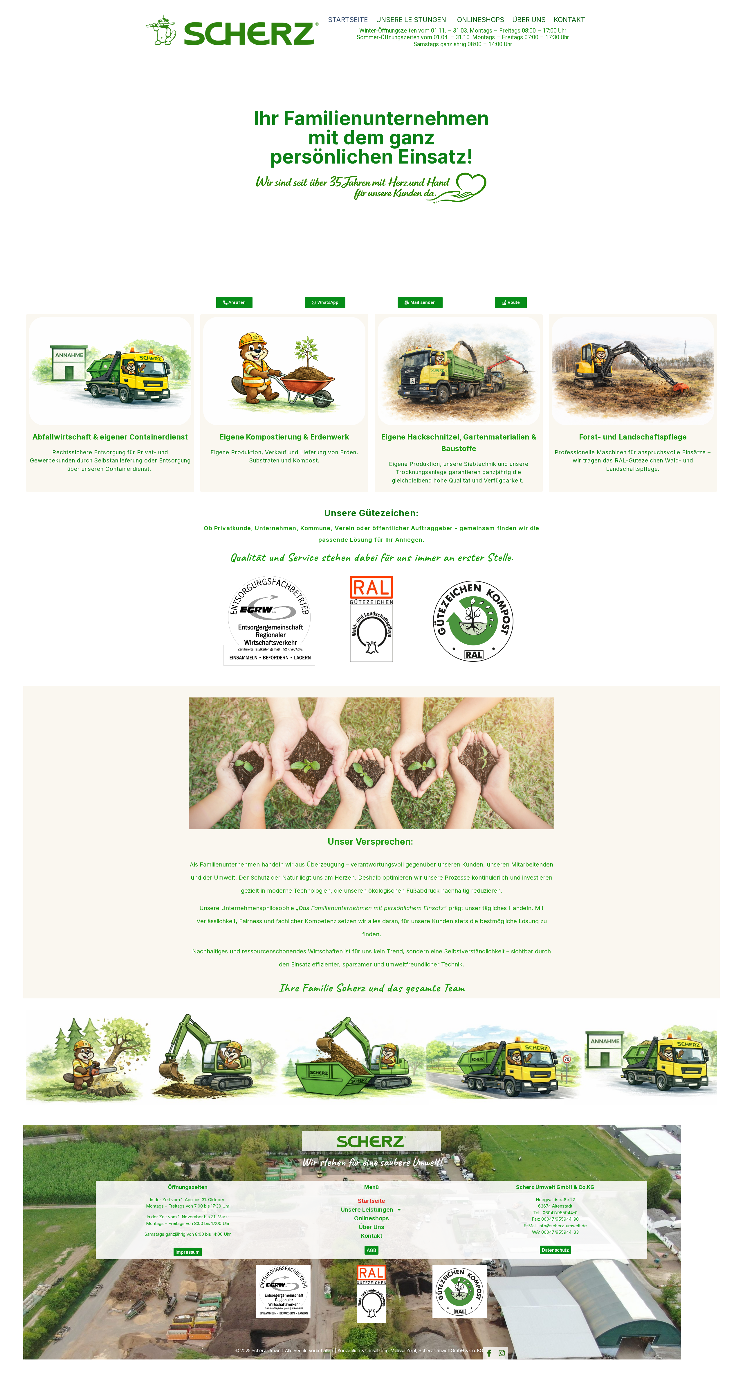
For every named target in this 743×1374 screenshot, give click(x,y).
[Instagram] (501, 1353)
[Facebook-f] (489, 1353)
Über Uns (529, 20)
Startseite (348, 20)
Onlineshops (480, 20)
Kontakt (569, 20)
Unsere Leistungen (411, 20)
